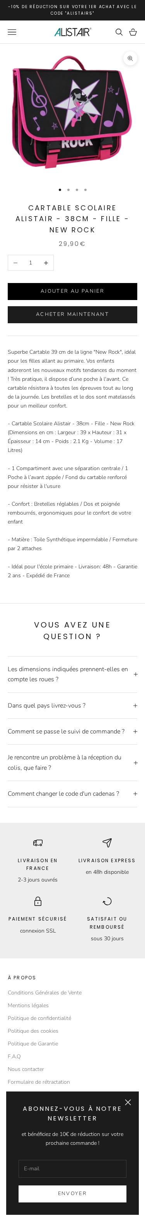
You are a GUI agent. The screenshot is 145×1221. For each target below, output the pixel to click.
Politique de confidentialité (39, 1018)
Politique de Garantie (33, 1043)
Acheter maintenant (72, 314)
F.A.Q (14, 1056)
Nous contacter (26, 1069)
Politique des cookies (33, 1031)
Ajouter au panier (72, 291)
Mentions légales (28, 1005)
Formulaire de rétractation (39, 1082)
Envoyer (72, 1193)
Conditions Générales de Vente (45, 992)
